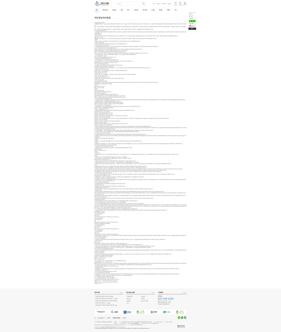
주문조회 (169, 3)
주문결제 (143, 296)
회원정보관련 (129, 296)
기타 (128, 303)
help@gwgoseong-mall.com (120, 324)
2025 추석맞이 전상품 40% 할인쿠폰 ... (105, 305)
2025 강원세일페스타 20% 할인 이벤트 (105, 300)
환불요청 (129, 301)
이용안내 (124, 318)
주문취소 (143, 298)
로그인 (154, 3)
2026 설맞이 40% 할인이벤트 (103, 296)
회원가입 (158, 3)
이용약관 (108, 318)
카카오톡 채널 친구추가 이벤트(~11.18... (105, 298)
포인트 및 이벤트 (144, 301)
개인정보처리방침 (116, 318)
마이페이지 (164, 3)
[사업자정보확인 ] (135, 323)
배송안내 (129, 298)
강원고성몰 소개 (101, 318)
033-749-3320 (166, 299)
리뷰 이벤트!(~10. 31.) (102, 303)
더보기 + (121, 292)
